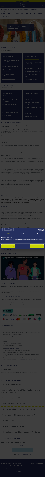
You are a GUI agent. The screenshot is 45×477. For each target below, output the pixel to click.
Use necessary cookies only (8, 245)
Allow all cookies (36, 245)
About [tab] (37, 233)
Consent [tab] (8, 233)
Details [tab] (22, 233)
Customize (22, 245)
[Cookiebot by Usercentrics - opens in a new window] (38, 230)
